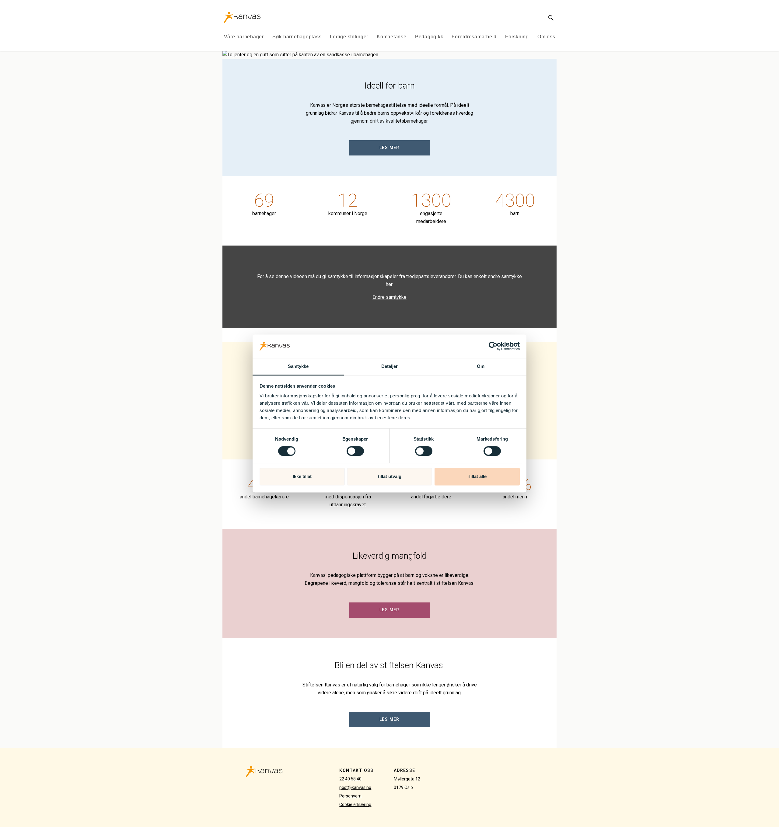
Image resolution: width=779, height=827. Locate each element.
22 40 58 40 (350, 778)
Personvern (350, 796)
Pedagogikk (429, 36)
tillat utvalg (389, 476)
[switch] (355, 451)
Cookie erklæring (355, 804)
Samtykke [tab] (298, 366)
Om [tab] (480, 366)
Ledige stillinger (349, 36)
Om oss (546, 36)
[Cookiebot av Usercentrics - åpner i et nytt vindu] (493, 346)
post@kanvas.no (355, 787)
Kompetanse (392, 36)
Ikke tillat (302, 476)
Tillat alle (477, 476)
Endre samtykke (389, 297)
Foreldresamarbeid (474, 36)
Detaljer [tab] (389, 366)
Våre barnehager (244, 36)
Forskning (517, 36)
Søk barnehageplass (297, 36)
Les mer (389, 147)
